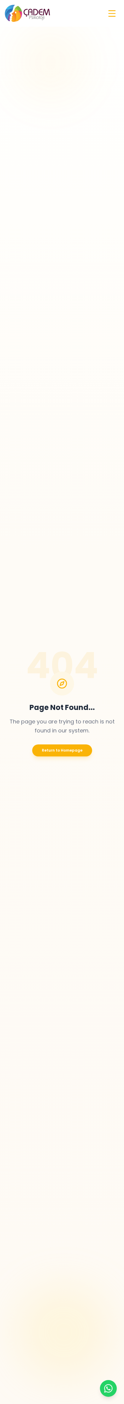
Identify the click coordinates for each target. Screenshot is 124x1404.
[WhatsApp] (108, 1388)
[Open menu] (112, 13)
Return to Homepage (62, 750)
